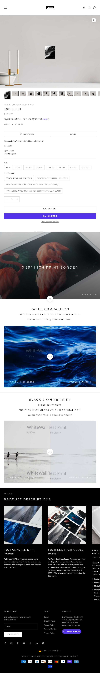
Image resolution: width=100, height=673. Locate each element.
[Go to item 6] (46, 93)
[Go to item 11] (85, 93)
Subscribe (13, 634)
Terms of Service (50, 629)
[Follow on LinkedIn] (37, 643)
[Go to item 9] (69, 93)
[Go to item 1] (7, 95)
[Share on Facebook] (12, 125)
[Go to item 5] (38, 93)
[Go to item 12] (93, 93)
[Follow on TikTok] (30, 643)
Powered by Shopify (68, 656)
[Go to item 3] (23, 93)
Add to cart (50, 208)
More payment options (50, 222)
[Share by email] (22, 125)
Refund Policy (49, 625)
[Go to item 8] (62, 93)
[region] (50, 265)
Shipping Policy (49, 621)
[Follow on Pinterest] (18, 643)
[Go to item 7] (54, 93)
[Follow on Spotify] (43, 643)
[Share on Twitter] (16, 125)
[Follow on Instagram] (11, 643)
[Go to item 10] (77, 93)
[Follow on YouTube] (24, 643)
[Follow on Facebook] (5, 643)
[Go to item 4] (30, 93)
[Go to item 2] (15, 93)
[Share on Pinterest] (19, 125)
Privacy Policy (49, 633)
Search (46, 617)
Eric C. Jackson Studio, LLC (19, 105)
